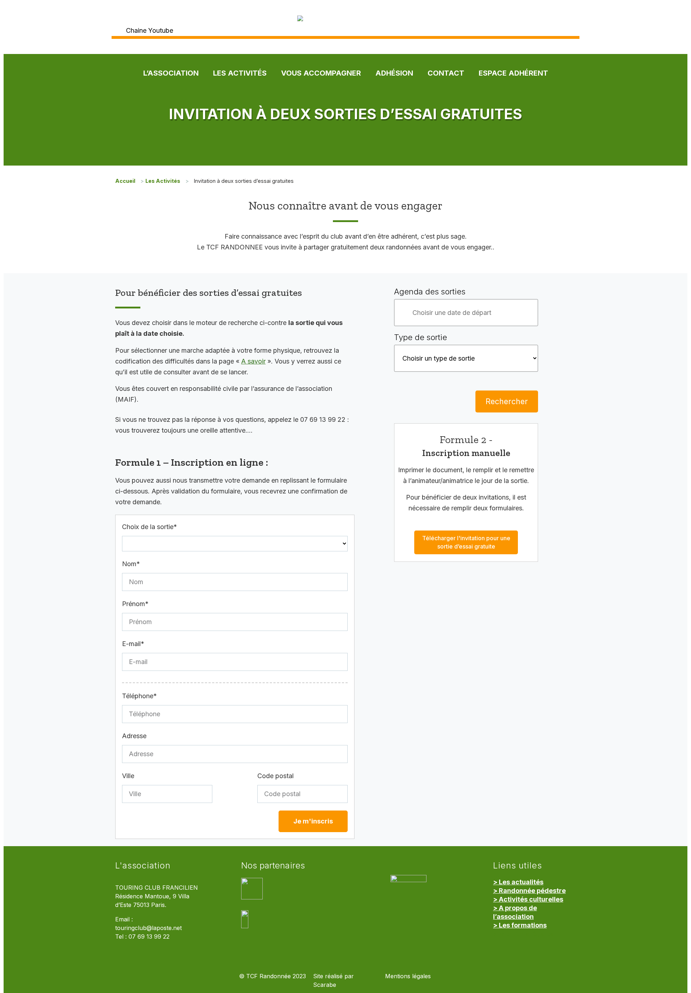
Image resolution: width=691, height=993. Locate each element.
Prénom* (135, 604)
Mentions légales (408, 976)
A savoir (253, 361)
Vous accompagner (321, 73)
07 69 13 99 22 (149, 936)
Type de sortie (420, 337)
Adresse (134, 736)
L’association (171, 73)
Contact (446, 73)
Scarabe (324, 984)
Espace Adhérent (513, 73)
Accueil (125, 181)
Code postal (275, 776)
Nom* (131, 564)
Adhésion (394, 73)
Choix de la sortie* (149, 527)
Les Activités (240, 73)
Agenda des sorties (429, 291)
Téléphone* (139, 696)
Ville (128, 776)
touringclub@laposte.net (148, 928)
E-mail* (133, 643)
